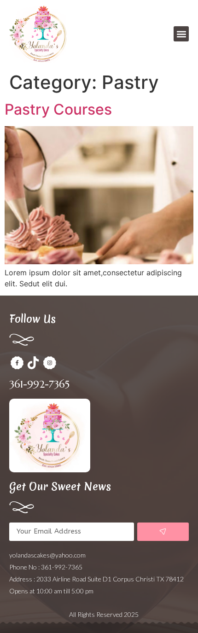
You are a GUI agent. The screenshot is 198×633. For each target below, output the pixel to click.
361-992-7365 (39, 384)
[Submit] (163, 532)
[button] (181, 33)
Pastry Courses (58, 109)
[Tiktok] (33, 363)
